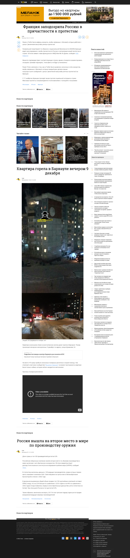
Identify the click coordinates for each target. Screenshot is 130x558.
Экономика (77, 2)
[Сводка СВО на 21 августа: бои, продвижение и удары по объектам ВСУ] (76, 150)
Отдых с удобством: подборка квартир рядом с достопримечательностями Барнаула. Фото (102, 291)
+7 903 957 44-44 (99, 538)
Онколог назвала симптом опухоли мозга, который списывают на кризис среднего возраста (103, 209)
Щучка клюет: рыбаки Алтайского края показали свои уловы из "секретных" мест (103, 271)
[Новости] (39, 89)
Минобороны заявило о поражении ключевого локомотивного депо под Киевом (103, 306)
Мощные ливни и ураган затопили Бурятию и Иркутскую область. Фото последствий (103, 132)
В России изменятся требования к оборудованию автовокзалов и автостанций (103, 54)
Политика (67, 2)
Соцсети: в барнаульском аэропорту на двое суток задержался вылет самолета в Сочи (102, 125)
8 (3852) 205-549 (98, 544)
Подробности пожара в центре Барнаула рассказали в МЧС (44, 354)
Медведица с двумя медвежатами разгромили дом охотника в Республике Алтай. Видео (103, 139)
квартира (25, 418)
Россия (33, 84)
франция (40, 84)
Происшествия (56, 2)
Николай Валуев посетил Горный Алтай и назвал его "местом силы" (103, 311)
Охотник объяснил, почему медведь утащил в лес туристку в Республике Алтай (103, 235)
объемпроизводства (36, 498)
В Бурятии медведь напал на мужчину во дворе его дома (102, 259)
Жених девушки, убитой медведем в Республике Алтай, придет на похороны (104, 330)
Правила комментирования (103, 553)
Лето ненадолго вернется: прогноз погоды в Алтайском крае (103, 202)
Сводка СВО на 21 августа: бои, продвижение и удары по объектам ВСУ (76, 158)
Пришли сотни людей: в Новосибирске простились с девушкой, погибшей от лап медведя (102, 299)
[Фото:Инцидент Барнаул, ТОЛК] (52, 238)
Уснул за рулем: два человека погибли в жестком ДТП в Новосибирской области (102, 317)
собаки (39, 418)
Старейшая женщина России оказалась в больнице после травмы (102, 247)
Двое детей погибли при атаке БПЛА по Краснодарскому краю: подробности (103, 265)
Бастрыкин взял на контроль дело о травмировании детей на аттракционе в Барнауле (103, 336)
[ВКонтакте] (83, 37)
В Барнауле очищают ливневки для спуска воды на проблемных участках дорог (103, 241)
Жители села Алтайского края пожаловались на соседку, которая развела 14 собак (103, 284)
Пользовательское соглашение (103, 552)
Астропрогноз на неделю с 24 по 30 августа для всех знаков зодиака (103, 197)
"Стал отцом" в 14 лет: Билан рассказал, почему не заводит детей (102, 163)
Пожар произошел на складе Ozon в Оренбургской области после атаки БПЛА (104, 60)
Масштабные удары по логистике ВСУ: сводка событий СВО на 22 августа (103, 228)
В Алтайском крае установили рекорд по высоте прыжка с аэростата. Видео (102, 254)
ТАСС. (24, 468)
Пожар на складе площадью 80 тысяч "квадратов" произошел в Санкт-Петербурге (103, 174)
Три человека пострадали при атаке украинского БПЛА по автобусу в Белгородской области (103, 277)
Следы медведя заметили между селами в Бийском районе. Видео (103, 169)
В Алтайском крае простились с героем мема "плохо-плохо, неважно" (103, 222)
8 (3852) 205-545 (98, 542)
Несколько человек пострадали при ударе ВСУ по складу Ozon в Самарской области (103, 323)
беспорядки (25, 84)
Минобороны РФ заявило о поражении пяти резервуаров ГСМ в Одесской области (103, 112)
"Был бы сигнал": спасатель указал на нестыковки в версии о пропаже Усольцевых (103, 151)
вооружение (25, 498)
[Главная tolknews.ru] (24, 2)
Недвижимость (88, 2)
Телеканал (45, 2)
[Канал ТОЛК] (48, 89)
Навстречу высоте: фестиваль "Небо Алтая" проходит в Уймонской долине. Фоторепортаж (103, 342)
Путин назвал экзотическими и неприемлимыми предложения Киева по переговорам (26, 156)
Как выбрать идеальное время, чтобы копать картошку (102, 192)
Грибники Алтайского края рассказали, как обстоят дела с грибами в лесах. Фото (102, 145)
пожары (32, 418)
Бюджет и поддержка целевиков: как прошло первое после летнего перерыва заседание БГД (51, 157)
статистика (48, 498)
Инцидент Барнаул (52, 365)
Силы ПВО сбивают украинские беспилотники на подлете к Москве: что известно (103, 187)
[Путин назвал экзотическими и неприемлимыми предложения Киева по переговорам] (27, 150)
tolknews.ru (99, 521)
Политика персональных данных (104, 550)
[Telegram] (79, 37)
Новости (36, 2)
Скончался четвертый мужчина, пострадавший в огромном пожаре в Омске (103, 118)
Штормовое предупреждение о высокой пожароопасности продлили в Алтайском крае (102, 67)
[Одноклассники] (87, 37)
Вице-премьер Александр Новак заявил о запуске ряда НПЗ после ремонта (103, 216)
